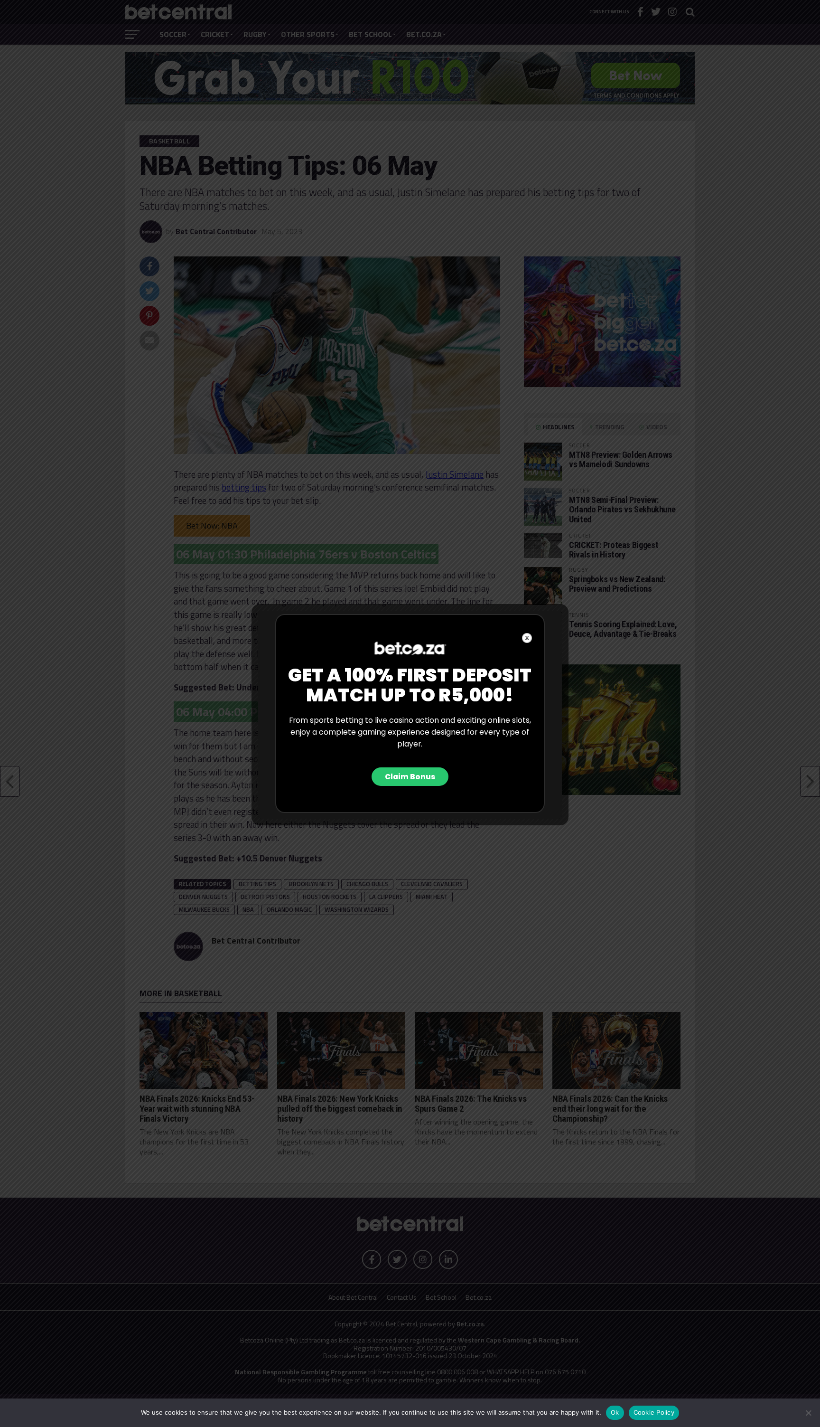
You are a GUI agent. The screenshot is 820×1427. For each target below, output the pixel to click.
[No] (808, 1413)
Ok (615, 1412)
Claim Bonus (410, 777)
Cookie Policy (654, 1412)
